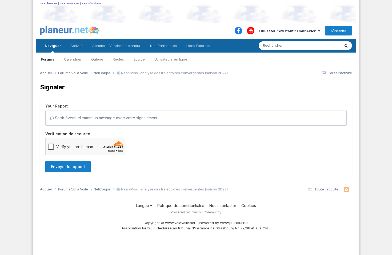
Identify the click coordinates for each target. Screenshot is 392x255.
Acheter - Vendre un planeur (116, 45)
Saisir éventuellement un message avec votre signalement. (106, 117)
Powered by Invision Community (196, 212)
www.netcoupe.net (69, 3)
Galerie (97, 59)
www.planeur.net (48, 3)
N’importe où (323, 45)
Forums (47, 59)
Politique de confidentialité (180, 205)
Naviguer (53, 45)
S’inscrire (338, 31)
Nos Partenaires (163, 45)
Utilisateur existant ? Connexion (288, 31)
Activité (76, 45)
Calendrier (73, 59)
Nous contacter (222, 205)
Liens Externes (198, 45)
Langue (143, 205)
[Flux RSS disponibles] (346, 189)
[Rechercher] (346, 45)
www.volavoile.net (92, 3)
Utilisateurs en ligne (170, 59)
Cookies (248, 205)
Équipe (139, 59)
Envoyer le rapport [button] (68, 166)
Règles (118, 59)
